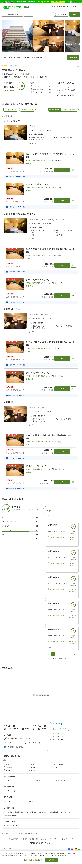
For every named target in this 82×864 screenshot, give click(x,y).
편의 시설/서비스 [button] (37, 57)
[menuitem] (56, 6)
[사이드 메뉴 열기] (78, 7)
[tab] (54, 110)
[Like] (73, 65)
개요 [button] (5, 57)
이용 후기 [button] (26, 57)
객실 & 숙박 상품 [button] (14, 57)
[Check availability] (73, 170)
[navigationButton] (48, 654)
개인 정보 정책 (61, 856)
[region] (41, 857)
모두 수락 (52, 860)
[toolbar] (38, 14)
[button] (12, 7)
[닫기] (78, 854)
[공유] (78, 65)
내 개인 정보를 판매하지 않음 (40, 843)
